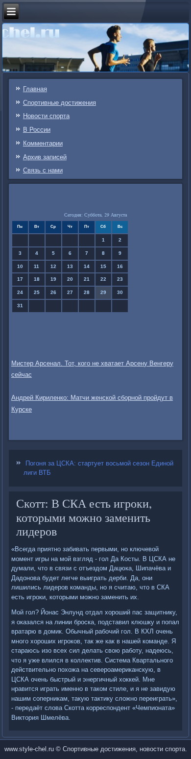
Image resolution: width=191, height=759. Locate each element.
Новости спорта (46, 116)
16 (120, 266)
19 (53, 279)
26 (53, 292)
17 (20, 279)
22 (103, 279)
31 (20, 305)
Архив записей (45, 157)
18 (37, 279)
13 (70, 266)
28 (87, 292)
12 (53, 266)
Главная (35, 89)
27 (70, 292)
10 (20, 266)
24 (20, 292)
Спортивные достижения (59, 102)
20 (70, 279)
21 (87, 279)
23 (120, 279)
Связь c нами (43, 170)
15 (103, 266)
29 (103, 292)
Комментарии (43, 143)
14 (87, 266)
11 (36, 266)
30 (120, 292)
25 (37, 292)
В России (36, 129)
